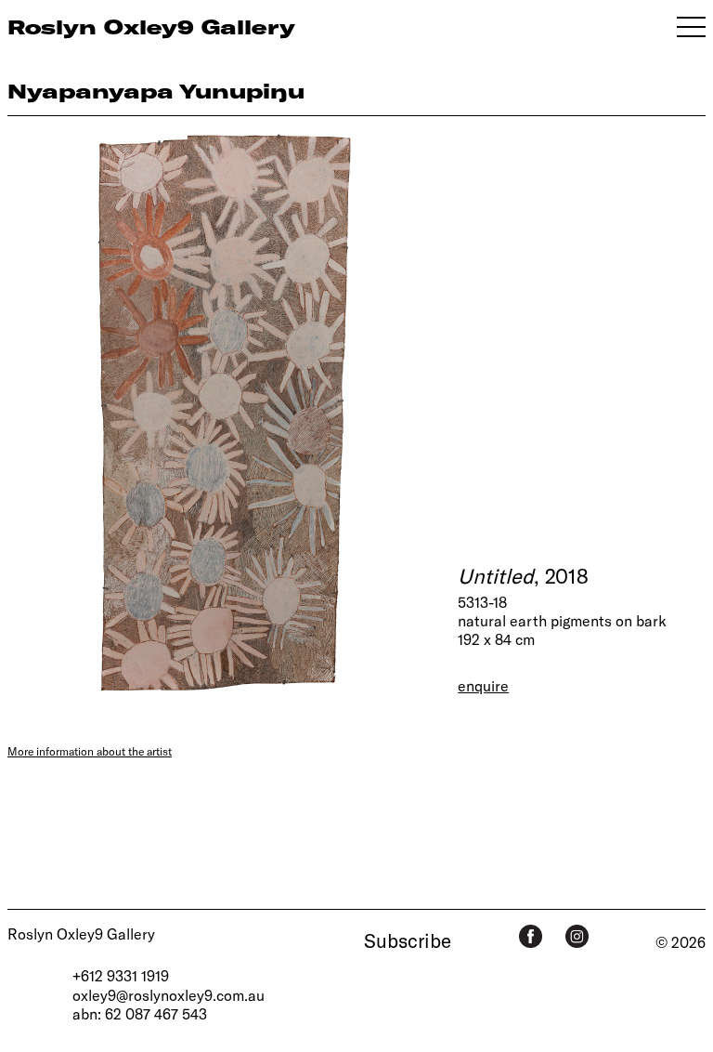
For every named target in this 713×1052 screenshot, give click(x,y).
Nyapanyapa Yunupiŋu (156, 90)
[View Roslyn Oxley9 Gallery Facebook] (530, 936)
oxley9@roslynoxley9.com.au (168, 995)
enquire (483, 685)
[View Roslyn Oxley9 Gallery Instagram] (577, 936)
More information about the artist (89, 750)
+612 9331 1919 (120, 975)
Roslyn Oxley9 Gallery (81, 933)
